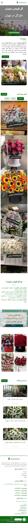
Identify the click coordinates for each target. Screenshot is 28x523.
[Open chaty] (24, 519)
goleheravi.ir (24, 507)
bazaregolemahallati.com (21, 514)
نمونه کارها (24, 475)
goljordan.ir (24, 512)
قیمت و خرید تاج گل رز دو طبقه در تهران (15, 442)
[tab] (20, 98)
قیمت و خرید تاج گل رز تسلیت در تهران (15, 421)
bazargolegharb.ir (22, 510)
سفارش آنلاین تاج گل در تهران (15, 399)
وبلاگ (25, 477)
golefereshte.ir (23, 509)
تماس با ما (24, 473)
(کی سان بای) (4, 520)
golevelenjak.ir (23, 505)
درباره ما (25, 471)
